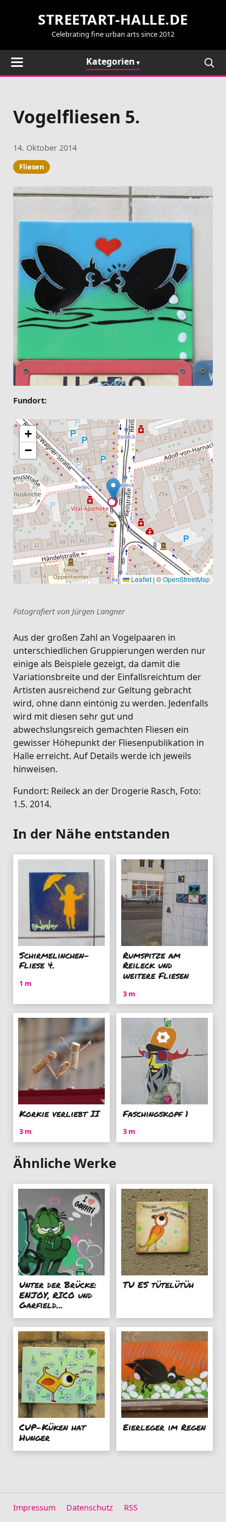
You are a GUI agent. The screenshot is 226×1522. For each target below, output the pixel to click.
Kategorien (110, 61)
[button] (113, 489)
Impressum (34, 1507)
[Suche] (209, 62)
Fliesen (31, 167)
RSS (131, 1507)
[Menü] (17, 62)
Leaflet (140, 579)
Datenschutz (89, 1507)
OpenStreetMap (186, 579)
